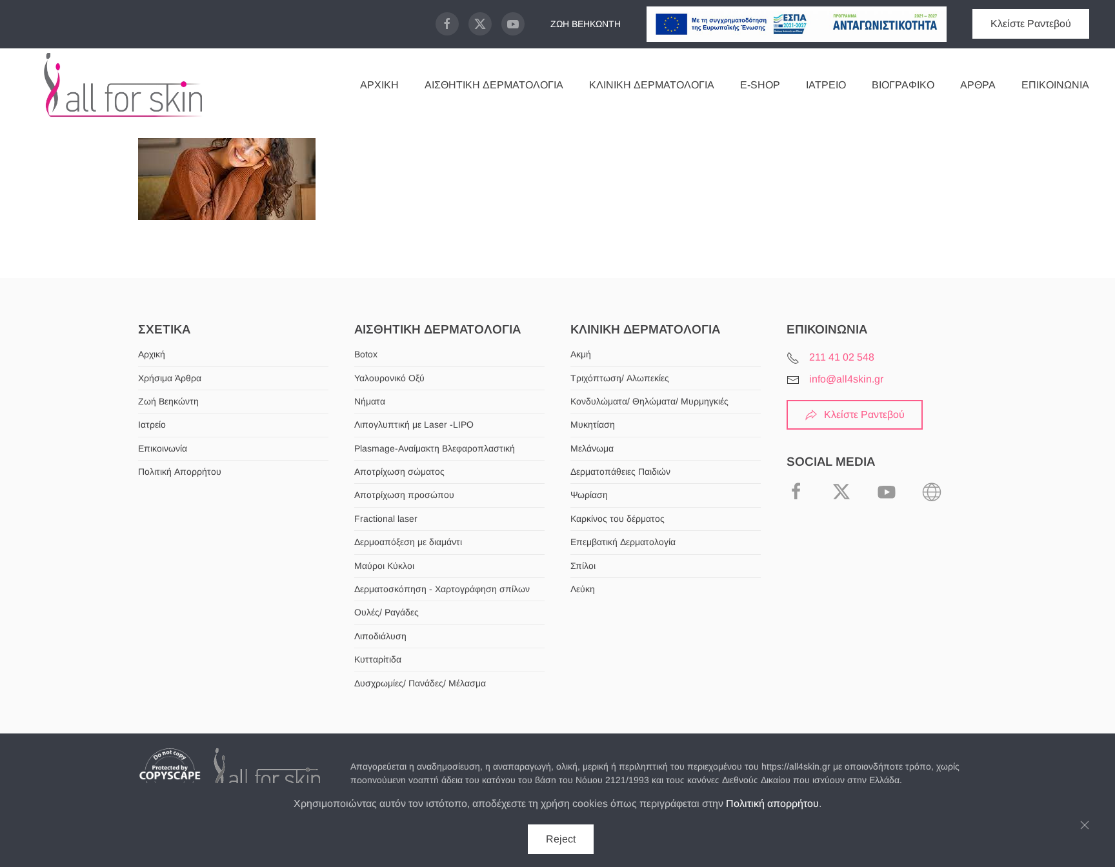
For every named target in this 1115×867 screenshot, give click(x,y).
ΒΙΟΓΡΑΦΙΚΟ (903, 84)
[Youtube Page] (513, 23)
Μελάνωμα (592, 448)
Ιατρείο (826, 84)
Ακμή (580, 354)
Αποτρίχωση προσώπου (404, 495)
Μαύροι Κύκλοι (384, 566)
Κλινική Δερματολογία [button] (651, 84)
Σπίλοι (583, 566)
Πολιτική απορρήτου (772, 803)
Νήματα (369, 401)
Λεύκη (582, 589)
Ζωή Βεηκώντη (168, 401)
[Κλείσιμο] (1084, 825)
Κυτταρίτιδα (377, 659)
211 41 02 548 (841, 357)
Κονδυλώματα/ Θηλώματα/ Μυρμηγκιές (649, 401)
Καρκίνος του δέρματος (617, 518)
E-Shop (760, 84)
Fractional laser (385, 518)
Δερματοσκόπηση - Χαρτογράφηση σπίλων (442, 589)
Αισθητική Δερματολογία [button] (494, 84)
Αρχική (379, 84)
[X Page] (480, 23)
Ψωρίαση (589, 495)
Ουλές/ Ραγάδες (386, 612)
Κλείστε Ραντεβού (1030, 23)
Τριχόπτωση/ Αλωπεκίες (619, 378)
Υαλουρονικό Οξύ (389, 378)
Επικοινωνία (1055, 84)
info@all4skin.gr (846, 379)
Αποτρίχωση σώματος (399, 471)
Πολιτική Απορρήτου (179, 471)
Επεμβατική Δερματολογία (623, 542)
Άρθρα (978, 84)
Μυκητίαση (592, 424)
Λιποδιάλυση (380, 636)
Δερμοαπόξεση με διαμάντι (408, 542)
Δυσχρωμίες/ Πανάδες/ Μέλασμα (420, 683)
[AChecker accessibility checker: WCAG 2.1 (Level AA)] (931, 490)
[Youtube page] (886, 490)
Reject (561, 838)
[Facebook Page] (447, 23)
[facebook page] (796, 490)
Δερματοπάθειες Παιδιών (620, 471)
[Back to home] (122, 85)
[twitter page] (841, 490)
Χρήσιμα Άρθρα (169, 378)
